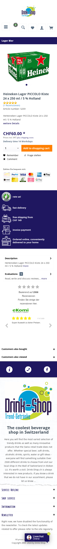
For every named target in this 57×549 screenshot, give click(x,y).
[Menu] (6, 27)
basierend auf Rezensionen (28, 293)
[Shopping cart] (51, 28)
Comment (11, 159)
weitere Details (11, 123)
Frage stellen (34, 155)
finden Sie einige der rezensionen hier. (28, 301)
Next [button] (50, 325)
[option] (29, 328)
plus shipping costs (25, 137)
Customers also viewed (14, 356)
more (25, 265)
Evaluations (11, 273)
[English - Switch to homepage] (28, 11)
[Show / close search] (23, 28)
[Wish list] (32, 28)
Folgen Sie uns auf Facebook (47, 370)
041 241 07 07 (28, 370)
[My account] (42, 28)
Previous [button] (6, 325)
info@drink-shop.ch (9, 370)
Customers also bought (14, 349)
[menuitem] (6, 27)
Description (11, 258)
